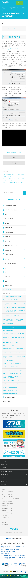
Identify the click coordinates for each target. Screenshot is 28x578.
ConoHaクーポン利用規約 (7, 496)
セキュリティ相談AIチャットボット (8, 551)
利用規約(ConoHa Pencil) (7, 503)
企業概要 (4, 522)
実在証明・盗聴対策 (5, 553)
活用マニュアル (6, 8)
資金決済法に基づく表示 (7, 510)
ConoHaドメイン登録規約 (7, 492)
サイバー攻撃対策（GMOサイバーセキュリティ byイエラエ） (13, 555)
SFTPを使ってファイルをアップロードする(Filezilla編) (14, 175)
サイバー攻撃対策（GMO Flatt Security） (9, 557)
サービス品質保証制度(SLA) (8, 513)
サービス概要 (5, 524)
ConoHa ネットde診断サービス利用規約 (10, 499)
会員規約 (4, 489)
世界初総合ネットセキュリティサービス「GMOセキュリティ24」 (13, 547)
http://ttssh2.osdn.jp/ (12, 49)
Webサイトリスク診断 (15, 549)
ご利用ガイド (23, 7)
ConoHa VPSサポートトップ (14, 7)
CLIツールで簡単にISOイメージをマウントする (14, 183)
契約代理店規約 (5, 506)
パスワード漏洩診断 (5, 549)
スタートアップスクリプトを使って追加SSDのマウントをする (14, 179)
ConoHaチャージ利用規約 (7, 494)
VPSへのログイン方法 (9, 29)
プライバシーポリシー (6, 517)
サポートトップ (4, 7)
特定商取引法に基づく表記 (7, 508)
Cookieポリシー (5, 520)
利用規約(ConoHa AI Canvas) (8, 501)
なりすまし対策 (22, 557)
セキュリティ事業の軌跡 (6, 559)
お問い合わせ (5, 515)
